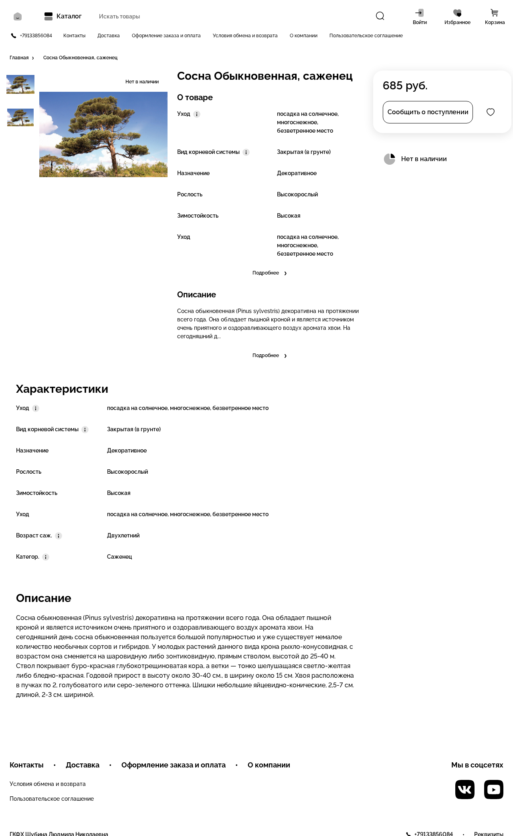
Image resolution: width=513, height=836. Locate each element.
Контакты (74, 35)
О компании (303, 35)
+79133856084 (36, 35)
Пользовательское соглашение (366, 35)
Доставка (108, 35)
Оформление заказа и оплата (166, 35)
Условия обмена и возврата (245, 35)
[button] (22, 58)
